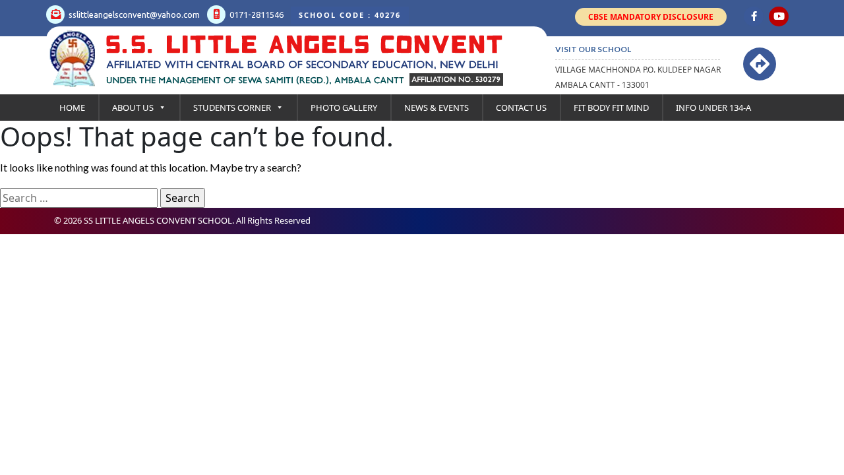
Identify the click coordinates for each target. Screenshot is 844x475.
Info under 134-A (713, 107)
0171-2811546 (255, 14)
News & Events (436, 107)
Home (72, 107)
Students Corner (232, 107)
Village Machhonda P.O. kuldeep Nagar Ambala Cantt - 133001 (638, 77)
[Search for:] (79, 198)
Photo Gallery (344, 107)
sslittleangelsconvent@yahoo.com (133, 14)
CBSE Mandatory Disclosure (650, 16)
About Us (133, 107)
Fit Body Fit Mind (611, 107)
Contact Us (521, 107)
